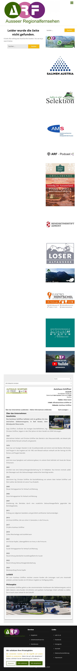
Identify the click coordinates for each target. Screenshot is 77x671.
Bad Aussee (57, 395)
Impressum (58, 657)
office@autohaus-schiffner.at (62, 402)
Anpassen (11, 663)
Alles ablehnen (22, 663)
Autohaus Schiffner (65, 405)
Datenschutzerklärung (62, 653)
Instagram (58, 644)
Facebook (58, 640)
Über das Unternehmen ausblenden (17, 410)
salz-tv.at (58, 635)
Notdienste (34, 644)
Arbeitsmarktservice (37, 640)
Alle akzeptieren (36, 663)
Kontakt (57, 648)
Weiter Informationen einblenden (41, 410)
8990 (69, 395)
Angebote (34, 635)
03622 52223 (67, 400)
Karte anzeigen (63, 410)
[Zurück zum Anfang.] (70, 410)
